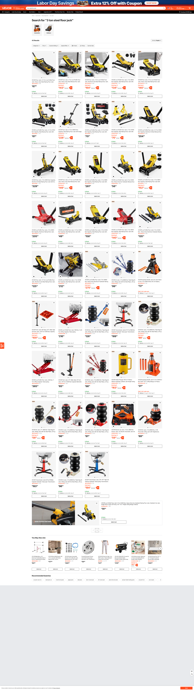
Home (33, 15)
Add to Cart (44, 96)
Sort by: (154, 40)
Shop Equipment (45, 15)
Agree (186, 688)
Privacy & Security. (56, 688)
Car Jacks (52, 15)
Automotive (38, 15)
